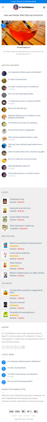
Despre (14, 416)
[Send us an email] (15, 347)
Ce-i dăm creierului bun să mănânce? (23, 87)
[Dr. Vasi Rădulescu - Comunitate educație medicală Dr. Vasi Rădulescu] (23, 7)
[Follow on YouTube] (23, 347)
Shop (33, 416)
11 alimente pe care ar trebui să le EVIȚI (24, 101)
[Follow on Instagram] (7, 347)
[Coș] (44, 7)
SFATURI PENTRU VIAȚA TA (19, 166)
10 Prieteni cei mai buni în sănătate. (22, 123)
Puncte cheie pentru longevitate (21, 130)
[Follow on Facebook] (3, 347)
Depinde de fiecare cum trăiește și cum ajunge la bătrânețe (24, 117)
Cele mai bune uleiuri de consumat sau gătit (26, 152)
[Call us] (19, 347)
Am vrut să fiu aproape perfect (20, 94)
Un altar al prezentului (17, 79)
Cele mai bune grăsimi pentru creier (23, 137)
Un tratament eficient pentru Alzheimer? (25, 72)
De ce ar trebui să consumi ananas (22, 159)
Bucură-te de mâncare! (17, 108)
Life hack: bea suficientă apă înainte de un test (25, 145)
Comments (11, 175)
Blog (20, 416)
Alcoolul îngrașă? (23, 47)
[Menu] (3, 7)
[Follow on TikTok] (11, 347)
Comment (11, 89)
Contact (27, 416)
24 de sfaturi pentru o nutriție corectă (23, 173)
